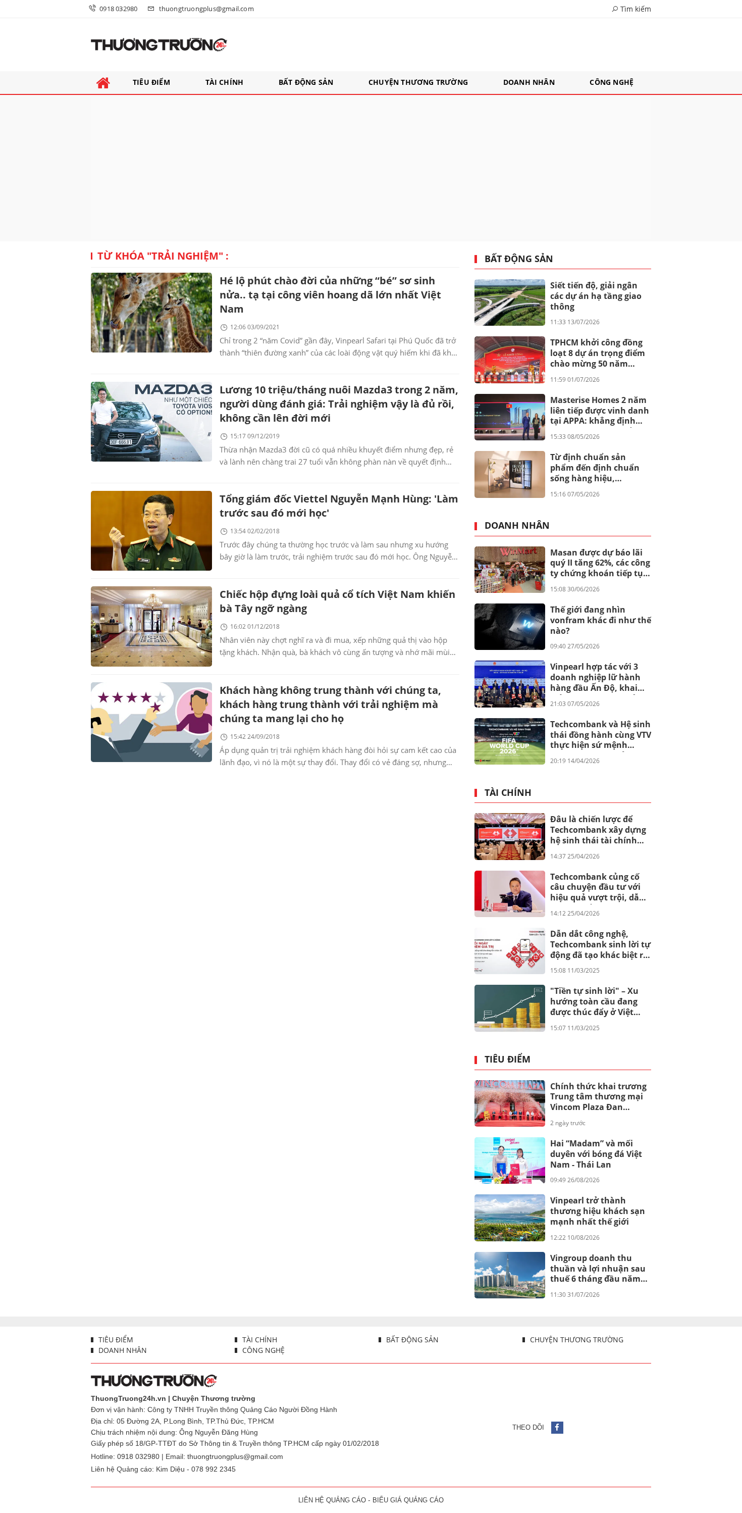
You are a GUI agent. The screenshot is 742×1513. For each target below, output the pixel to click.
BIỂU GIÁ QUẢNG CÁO (408, 1500)
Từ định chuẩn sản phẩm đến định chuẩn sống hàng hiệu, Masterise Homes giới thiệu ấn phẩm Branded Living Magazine (598, 468)
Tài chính (508, 792)
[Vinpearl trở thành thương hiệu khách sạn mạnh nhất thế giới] (509, 1217)
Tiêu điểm (508, 1059)
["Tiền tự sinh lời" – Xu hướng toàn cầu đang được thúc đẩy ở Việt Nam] (509, 1008)
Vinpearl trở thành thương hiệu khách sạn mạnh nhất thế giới (597, 1211)
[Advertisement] (371, 168)
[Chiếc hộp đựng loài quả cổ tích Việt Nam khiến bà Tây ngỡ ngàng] (151, 626)
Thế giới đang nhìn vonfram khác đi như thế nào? (600, 620)
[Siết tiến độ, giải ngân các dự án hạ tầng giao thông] (509, 302)
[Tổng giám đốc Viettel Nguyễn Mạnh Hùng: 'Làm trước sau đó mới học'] (151, 531)
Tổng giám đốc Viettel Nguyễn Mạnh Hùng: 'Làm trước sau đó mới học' (339, 506)
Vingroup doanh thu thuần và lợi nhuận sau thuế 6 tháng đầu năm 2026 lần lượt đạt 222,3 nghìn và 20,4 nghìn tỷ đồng (598, 1269)
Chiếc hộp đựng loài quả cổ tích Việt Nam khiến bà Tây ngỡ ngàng (337, 601)
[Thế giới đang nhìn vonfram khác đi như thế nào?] (509, 626)
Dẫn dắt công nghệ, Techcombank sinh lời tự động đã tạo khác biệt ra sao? (600, 945)
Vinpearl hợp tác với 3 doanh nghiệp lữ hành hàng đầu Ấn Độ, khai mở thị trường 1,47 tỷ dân (595, 677)
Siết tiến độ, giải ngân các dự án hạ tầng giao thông (596, 296)
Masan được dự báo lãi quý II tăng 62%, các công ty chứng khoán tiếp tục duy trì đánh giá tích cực (600, 563)
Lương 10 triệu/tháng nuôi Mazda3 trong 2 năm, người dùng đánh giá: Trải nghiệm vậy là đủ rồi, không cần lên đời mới (339, 404)
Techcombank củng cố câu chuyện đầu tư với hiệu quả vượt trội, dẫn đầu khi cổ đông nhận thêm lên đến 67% (597, 887)
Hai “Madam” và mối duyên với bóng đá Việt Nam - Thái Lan (596, 1154)
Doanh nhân (517, 525)
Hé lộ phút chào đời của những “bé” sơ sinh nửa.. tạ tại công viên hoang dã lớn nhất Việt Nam (330, 295)
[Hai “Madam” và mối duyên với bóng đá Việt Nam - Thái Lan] (509, 1160)
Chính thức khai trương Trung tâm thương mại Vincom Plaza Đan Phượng (598, 1097)
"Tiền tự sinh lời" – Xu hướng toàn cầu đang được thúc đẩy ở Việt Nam (594, 1002)
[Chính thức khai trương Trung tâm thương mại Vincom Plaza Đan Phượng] (509, 1103)
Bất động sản (519, 259)
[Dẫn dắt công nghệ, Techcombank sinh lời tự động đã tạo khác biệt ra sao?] (509, 951)
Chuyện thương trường (575, 1339)
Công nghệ (262, 1350)
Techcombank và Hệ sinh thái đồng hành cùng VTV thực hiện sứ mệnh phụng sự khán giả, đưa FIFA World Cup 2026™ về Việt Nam (600, 735)
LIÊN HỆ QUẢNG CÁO (332, 1500)
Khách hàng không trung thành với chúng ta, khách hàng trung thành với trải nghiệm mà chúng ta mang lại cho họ (330, 704)
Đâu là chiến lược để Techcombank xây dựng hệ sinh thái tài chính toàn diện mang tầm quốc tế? (598, 830)
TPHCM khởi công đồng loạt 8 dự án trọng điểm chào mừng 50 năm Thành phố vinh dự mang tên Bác (597, 353)
